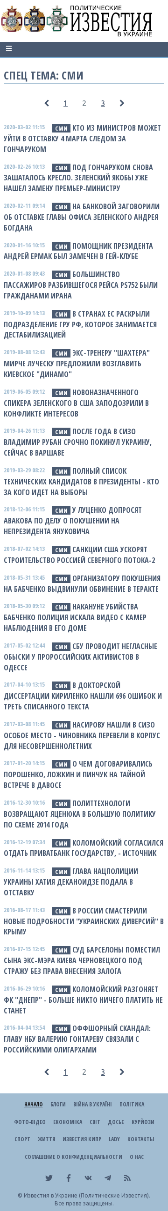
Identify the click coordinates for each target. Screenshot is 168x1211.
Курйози (143, 1122)
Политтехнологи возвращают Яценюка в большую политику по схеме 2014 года (80, 814)
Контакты (140, 1139)
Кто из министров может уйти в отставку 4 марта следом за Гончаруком (82, 138)
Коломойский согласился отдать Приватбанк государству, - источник (83, 848)
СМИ (61, 128)
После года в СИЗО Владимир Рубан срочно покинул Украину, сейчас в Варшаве (78, 442)
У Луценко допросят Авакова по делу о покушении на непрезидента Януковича (73, 520)
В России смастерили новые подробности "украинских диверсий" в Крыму (84, 921)
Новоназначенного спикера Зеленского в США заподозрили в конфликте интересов (76, 403)
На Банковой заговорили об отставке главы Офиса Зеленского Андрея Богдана (82, 217)
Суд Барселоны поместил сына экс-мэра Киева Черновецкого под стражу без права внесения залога (82, 960)
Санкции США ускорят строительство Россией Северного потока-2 (79, 554)
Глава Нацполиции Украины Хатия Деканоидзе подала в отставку (71, 882)
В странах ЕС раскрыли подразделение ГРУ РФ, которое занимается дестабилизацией (80, 324)
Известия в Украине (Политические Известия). (87, 1195)
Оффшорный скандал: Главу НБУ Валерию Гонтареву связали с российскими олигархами (77, 1039)
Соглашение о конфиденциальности (73, 1157)
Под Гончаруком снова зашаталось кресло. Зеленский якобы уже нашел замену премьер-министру (78, 178)
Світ (95, 1122)
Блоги (58, 1104)
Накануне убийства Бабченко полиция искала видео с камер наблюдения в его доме (75, 617)
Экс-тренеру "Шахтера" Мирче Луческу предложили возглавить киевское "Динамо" (77, 363)
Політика (131, 1104)
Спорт (22, 1139)
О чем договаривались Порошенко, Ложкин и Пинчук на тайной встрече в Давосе (78, 774)
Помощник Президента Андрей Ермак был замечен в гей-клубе (78, 251)
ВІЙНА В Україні (92, 1104)
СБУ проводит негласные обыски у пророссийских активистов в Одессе (80, 657)
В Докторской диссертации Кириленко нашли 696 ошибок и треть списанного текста (83, 696)
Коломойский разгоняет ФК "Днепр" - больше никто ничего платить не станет (83, 1000)
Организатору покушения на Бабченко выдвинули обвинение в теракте (82, 583)
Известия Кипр (82, 1139)
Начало (33, 1104)
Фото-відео (30, 1122)
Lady (114, 1139)
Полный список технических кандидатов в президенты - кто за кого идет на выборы (81, 481)
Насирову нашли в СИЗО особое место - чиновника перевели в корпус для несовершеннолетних (82, 735)
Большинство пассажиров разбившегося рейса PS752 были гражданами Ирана (81, 285)
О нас (137, 1157)
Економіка (67, 1122)
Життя (46, 1139)
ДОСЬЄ (116, 1122)
